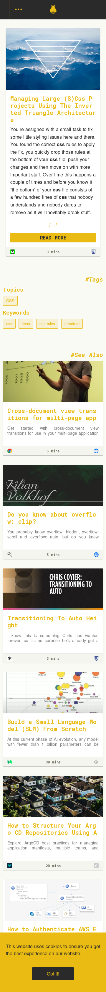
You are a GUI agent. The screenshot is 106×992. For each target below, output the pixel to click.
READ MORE (53, 237)
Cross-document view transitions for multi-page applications (51, 418)
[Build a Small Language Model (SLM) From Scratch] (53, 692)
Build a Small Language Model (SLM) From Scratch (52, 725)
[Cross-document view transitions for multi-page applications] (53, 381)
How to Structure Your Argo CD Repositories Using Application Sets (52, 832)
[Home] (53, 17)
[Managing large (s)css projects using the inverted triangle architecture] (12, 251)
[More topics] (18, 9)
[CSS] (93, 251)
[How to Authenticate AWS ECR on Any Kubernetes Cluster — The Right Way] (53, 899)
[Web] (96, 451)
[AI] (96, 762)
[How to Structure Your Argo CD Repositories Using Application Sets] (53, 795)
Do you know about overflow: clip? (51, 517)
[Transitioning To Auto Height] (53, 588)
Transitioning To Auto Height (52, 621)
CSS (10, 300)
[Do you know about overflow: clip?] (53, 484)
